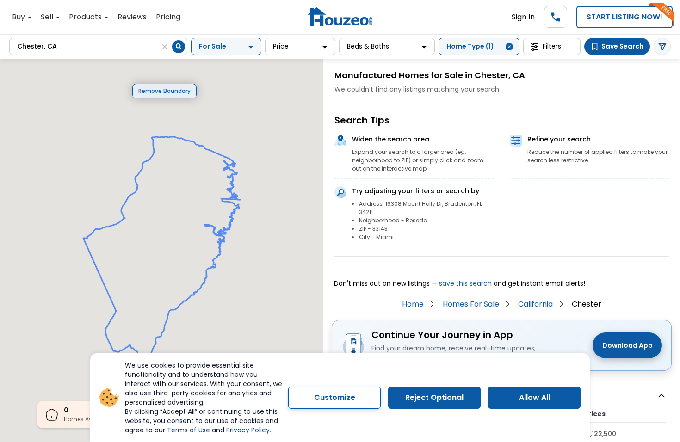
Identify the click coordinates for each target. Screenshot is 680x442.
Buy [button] (19, 17)
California (535, 304)
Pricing (168, 17)
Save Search (622, 46)
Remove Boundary (164, 91)
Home (413, 304)
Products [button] (86, 17)
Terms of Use (188, 430)
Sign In (523, 17)
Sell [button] (48, 17)
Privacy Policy (248, 430)
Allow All (534, 397)
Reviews (132, 17)
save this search (465, 283)
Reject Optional (434, 397)
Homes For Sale (471, 304)
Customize (334, 397)
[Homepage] (340, 16)
